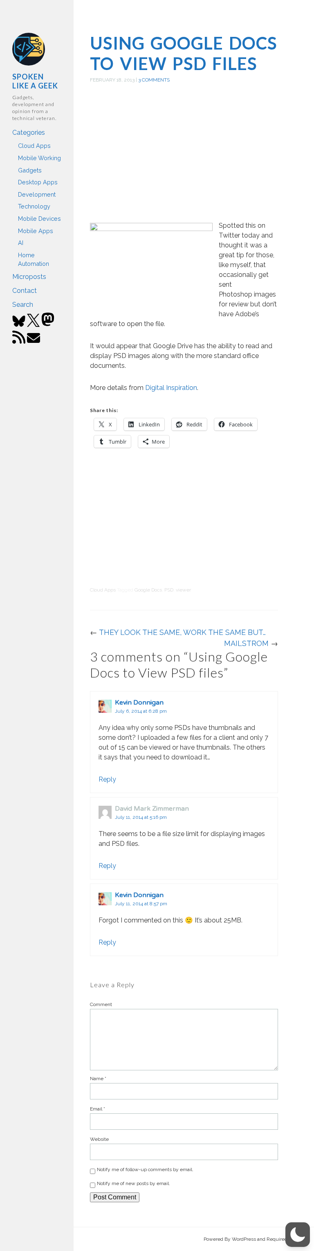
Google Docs (148, 590)
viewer (183, 590)
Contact (24, 291)
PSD (168, 590)
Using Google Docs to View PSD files (183, 53)
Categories (28, 132)
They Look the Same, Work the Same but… (182, 632)
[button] (297, 1234)
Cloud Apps (34, 145)
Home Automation (33, 259)
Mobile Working (39, 157)
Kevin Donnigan (139, 702)
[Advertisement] (184, 161)
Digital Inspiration (171, 388)
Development (37, 194)
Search (22, 304)
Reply (107, 779)
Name (98, 1078)
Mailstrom (246, 643)
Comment (101, 1004)
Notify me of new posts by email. (133, 1183)
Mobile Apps (35, 230)
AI (20, 242)
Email (97, 1109)
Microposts (29, 277)
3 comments (154, 80)
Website (99, 1139)
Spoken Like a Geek (35, 81)
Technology (34, 206)
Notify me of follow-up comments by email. (145, 1169)
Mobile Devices (39, 218)
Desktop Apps (38, 182)
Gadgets (30, 170)
